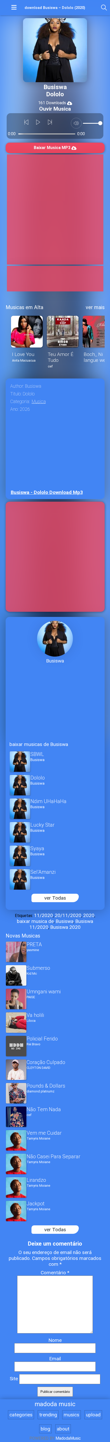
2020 (88, 915)
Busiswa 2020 (65, 927)
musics (71, 1415)
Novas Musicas (23, 936)
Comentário (55, 1273)
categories (20, 1415)
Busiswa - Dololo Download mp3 (47, 492)
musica (39, 401)
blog (45, 1429)
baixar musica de (35, 921)
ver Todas (55, 898)
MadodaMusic (68, 1438)
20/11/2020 (68, 915)
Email (55, 1359)
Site (14, 1379)
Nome (55, 1340)
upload (93, 1415)
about (63, 1429)
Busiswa (64, 921)
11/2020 (43, 915)
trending (48, 1415)
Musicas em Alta (24, 307)
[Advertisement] (55, 209)
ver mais (95, 307)
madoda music (55, 1404)
